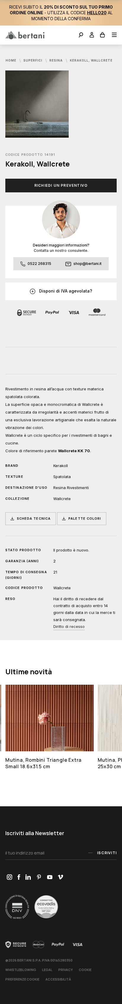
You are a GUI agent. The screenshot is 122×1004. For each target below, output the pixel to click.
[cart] (102, 35)
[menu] (112, 35)
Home (11, 60)
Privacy (65, 969)
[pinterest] (39, 877)
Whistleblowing (20, 969)
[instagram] (9, 877)
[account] (92, 35)
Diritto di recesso (69, 626)
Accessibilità (58, 979)
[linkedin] (28, 877)
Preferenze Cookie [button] (22, 979)
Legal (47, 969)
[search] (81, 35)
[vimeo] (60, 877)
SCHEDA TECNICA (34, 518)
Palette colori (84, 518)
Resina (56, 60)
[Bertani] (24, 35)
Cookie (85, 969)
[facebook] (18, 877)
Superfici (33, 60)
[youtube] (50, 877)
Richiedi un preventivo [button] (61, 185)
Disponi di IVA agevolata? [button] (65, 290)
